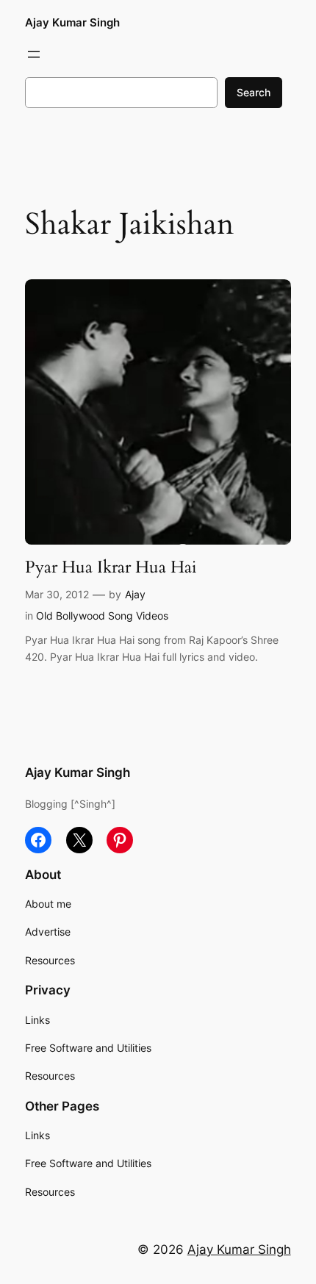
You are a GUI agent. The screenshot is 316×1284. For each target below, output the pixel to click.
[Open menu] (34, 54)
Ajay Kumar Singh (72, 22)
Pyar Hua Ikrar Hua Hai (110, 567)
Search (253, 92)
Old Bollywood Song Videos (102, 615)
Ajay (135, 594)
